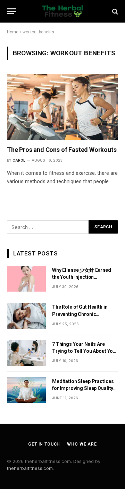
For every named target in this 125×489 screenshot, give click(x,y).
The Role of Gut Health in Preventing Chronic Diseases (80, 314)
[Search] (114, 11)
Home (12, 32)
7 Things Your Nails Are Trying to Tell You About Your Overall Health (85, 351)
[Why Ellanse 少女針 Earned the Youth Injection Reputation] (26, 279)
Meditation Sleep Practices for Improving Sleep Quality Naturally (83, 388)
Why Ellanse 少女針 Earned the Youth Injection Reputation (81, 277)
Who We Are (82, 444)
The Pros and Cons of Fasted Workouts (62, 149)
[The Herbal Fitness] (62, 11)
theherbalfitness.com (30, 468)
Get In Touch (44, 444)
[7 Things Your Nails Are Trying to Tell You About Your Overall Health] (26, 353)
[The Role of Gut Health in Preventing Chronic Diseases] (26, 316)
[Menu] (11, 11)
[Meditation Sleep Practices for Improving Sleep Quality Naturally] (26, 390)
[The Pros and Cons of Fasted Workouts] (62, 107)
